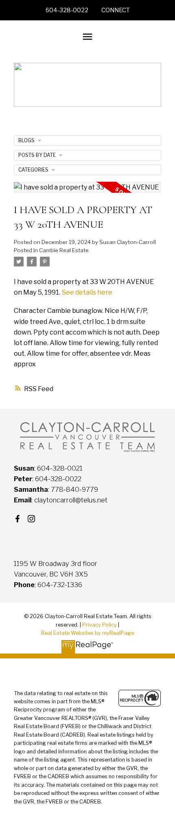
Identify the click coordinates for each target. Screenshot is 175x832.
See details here (86, 292)
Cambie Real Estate (64, 250)
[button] (67, 10)
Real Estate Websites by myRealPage (87, 633)
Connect (115, 10)
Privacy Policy (99, 625)
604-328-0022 (67, 10)
